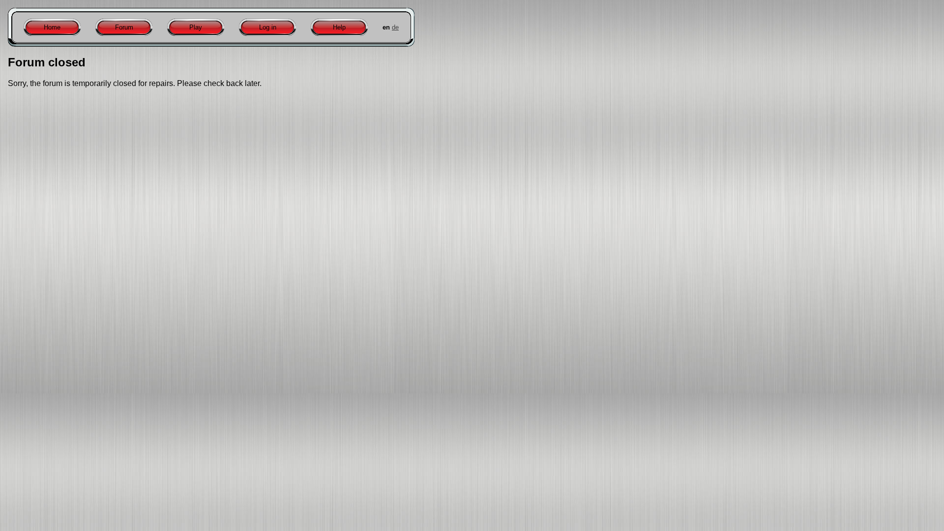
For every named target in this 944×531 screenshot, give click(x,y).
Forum (124, 27)
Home (52, 27)
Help (339, 27)
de (395, 27)
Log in (267, 27)
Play (195, 27)
